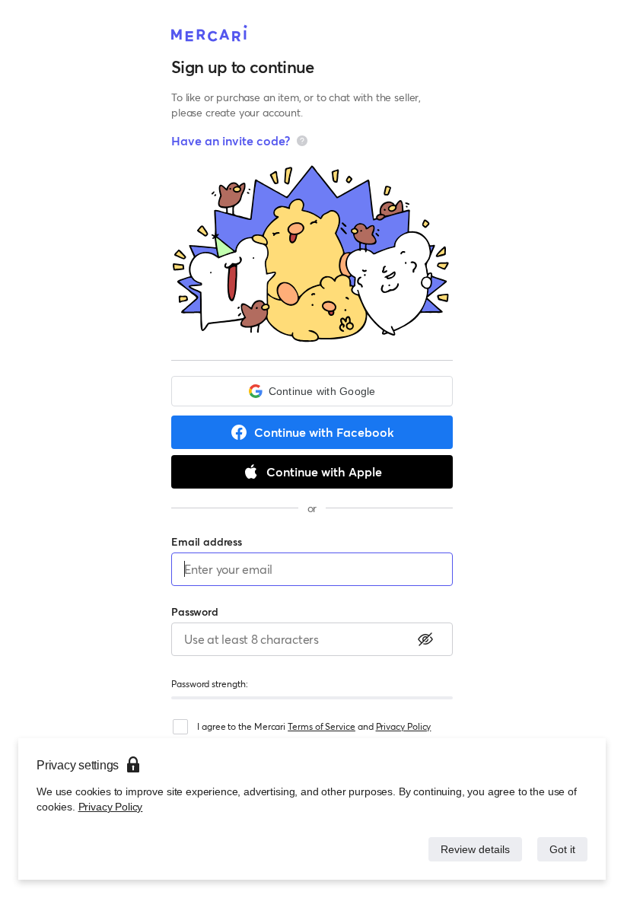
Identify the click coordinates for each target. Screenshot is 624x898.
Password (194, 611)
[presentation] (302, 141)
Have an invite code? (230, 140)
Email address (206, 541)
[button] (312, 391)
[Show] (425, 639)
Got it (561, 849)
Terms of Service (321, 726)
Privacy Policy (109, 806)
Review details (471, 849)
